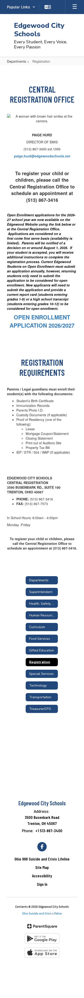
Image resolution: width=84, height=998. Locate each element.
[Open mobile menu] (74, 7)
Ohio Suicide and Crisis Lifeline (42, 913)
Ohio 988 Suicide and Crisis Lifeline (42, 858)
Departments (16, 61)
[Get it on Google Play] (42, 938)
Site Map (42, 867)
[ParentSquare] (42, 926)
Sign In (42, 884)
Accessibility (42, 875)
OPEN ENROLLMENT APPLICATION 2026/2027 (42, 321)
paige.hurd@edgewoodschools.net (42, 156)
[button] (21, 7)
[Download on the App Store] (42, 952)
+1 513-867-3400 (48, 830)
